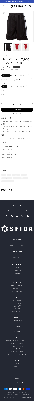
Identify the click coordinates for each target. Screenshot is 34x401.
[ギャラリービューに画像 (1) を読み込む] (8, 47)
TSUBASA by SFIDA (17, 289)
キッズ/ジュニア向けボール (17, 354)
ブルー (25, 75)
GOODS (17, 369)
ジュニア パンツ (17, 349)
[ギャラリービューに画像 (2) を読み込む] (17, 47)
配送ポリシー (13, 397)
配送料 (2, 69)
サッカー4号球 (17, 306)
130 (11, 87)
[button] (4, 6)
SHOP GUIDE (17, 267)
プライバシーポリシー (23, 394)
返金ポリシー (13, 394)
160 (5, 91)
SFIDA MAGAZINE (17, 251)
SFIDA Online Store (16, 392)
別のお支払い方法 (17, 114)
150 (24, 87)
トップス (17, 326)
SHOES (17, 363)
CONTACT (17, 273)
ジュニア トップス (17, 346)
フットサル (17, 309)
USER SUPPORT (17, 264)
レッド (28, 80)
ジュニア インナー (17, 351)
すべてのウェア (17, 320)
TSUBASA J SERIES (17, 286)
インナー (17, 331)
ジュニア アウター (17, 343)
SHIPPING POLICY (17, 270)
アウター (17, 323)
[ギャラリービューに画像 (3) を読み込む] (25, 47)
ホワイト (18, 80)
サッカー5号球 (17, 303)
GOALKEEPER (17, 366)
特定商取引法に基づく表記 (24, 397)
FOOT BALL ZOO (17, 311)
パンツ (17, 329)
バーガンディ (7, 80)
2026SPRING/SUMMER (17, 291)
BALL (17, 297)
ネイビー (16, 75)
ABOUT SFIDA (17, 239)
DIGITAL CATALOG (17, 258)
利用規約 (6, 397)
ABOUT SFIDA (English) (17, 245)
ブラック (6, 75)
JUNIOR (17, 337)
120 (4, 87)
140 (18, 87)
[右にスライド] (32, 48)
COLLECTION (17, 282)
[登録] (26, 210)
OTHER (17, 360)
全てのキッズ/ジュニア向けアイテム (17, 341)
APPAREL (17, 317)
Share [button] (5, 170)
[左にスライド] (2, 48)
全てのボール (17, 300)
